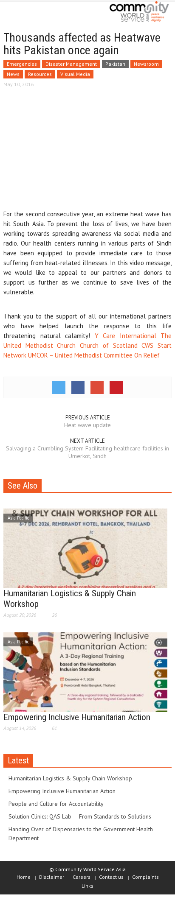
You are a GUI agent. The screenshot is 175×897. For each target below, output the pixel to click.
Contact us (111, 877)
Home (24, 877)
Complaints (145, 877)
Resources (40, 74)
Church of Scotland (108, 345)
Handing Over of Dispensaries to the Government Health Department (80, 833)
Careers (81, 877)
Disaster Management (71, 64)
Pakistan (115, 64)
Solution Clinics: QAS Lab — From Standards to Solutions (79, 816)
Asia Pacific (18, 518)
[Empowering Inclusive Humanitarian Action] (85, 671)
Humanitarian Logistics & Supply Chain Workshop (70, 778)
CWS (147, 345)
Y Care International (125, 336)
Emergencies (22, 64)
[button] (32, 13)
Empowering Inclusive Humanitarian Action (76, 717)
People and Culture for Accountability (56, 804)
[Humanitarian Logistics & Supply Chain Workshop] (85, 547)
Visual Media (75, 74)
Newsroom (146, 64)
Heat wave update (87, 425)
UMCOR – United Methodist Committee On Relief (94, 355)
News (13, 74)
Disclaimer (51, 877)
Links (87, 886)
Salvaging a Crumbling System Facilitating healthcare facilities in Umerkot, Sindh (87, 452)
